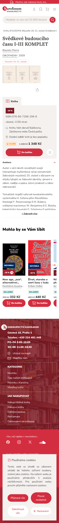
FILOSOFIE (15, 30)
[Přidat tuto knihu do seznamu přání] (50, 152)
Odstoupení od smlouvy (21, 421)
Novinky (12, 373)
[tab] (12, 101)
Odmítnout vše (18, 511)
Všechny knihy (16, 387)
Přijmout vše (18, 498)
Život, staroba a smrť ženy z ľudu (38, 281)
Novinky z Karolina (18, 382)
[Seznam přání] (40, 9)
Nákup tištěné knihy (19, 402)
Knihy (6, 30)
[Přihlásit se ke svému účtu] (34, 9)
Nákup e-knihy (16, 407)
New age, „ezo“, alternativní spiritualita (12, 281)
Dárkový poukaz (16, 412)
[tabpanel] (29, 132)
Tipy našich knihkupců (20, 378)
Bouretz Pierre (11, 50)
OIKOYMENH (10, 55)
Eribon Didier (35, 286)
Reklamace (14, 416)
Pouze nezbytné (41, 498)
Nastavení (43, 511)
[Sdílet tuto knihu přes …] (37, 90)
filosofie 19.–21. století (33, 30)
